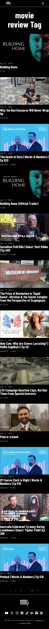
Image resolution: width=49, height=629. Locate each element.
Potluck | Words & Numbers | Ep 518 (22, 577)
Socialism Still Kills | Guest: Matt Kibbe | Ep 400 (24, 248)
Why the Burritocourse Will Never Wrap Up (24, 112)
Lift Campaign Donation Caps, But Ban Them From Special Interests (23, 392)
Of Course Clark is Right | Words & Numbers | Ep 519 (21, 482)
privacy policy (25, 623)
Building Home (8, 67)
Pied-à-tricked (9, 437)
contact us (40, 620)
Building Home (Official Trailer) (19, 203)
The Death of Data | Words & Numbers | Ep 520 (24, 158)
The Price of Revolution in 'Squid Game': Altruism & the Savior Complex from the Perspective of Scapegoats (23, 296)
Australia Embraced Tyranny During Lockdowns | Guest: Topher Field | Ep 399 (22, 530)
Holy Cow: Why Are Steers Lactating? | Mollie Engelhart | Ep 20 (24, 345)
